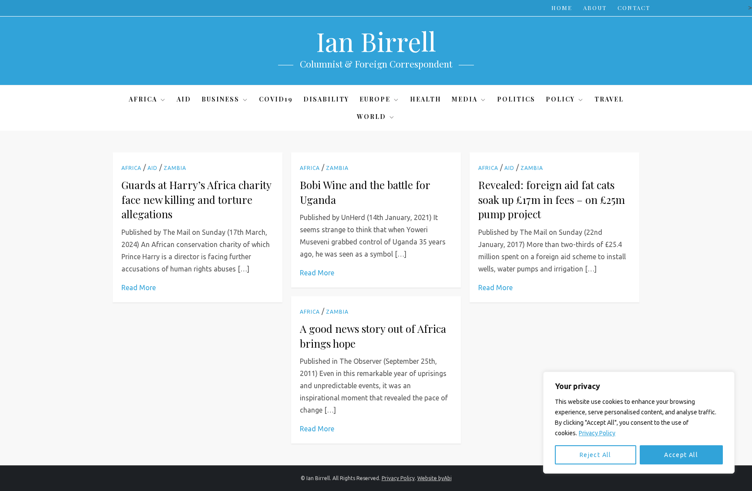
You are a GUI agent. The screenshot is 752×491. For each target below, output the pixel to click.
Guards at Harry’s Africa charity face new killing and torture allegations (196, 199)
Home (561, 7)
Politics (516, 99)
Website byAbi (434, 478)
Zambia (175, 168)
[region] (639, 423)
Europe (374, 99)
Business (220, 99)
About (595, 7)
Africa (143, 99)
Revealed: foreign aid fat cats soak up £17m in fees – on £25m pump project (551, 199)
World (371, 116)
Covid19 (276, 99)
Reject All (595, 454)
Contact (634, 7)
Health (425, 99)
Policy (560, 99)
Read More (138, 287)
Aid (184, 99)
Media (464, 99)
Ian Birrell (376, 41)
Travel (609, 99)
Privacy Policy (597, 433)
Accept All (681, 454)
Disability (326, 99)
